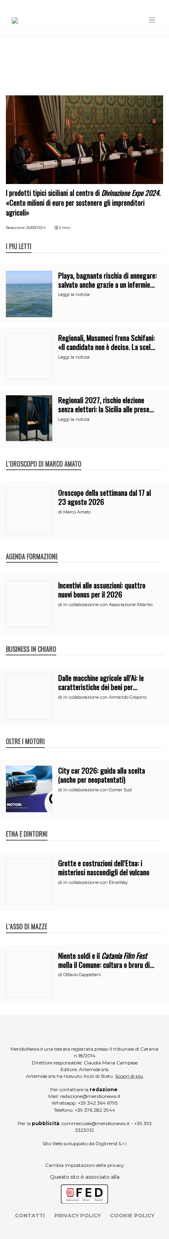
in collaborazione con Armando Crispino (105, 697)
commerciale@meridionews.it (96, 1123)
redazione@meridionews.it (90, 1096)
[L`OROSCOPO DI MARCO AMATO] (43, 455)
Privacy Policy (77, 1215)
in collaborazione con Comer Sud (97, 790)
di (60, 512)
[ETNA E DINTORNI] (27, 825)
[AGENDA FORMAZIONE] (32, 548)
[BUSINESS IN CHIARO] (31, 641)
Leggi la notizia (74, 294)
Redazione (15, 227)
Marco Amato (77, 512)
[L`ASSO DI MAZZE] (26, 918)
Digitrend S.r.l (111, 1143)
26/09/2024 (36, 227)
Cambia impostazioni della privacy (84, 1165)
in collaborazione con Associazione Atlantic (108, 604)
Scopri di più (129, 1076)
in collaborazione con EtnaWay (95, 882)
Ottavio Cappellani (82, 974)
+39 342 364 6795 (98, 1103)
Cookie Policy (132, 1215)
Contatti (30, 1215)
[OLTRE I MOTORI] (25, 733)
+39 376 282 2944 (95, 1110)
